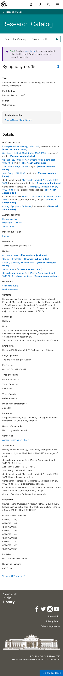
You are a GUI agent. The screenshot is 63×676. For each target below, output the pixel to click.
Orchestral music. (10, 255)
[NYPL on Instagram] (50, 609)
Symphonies (8, 226)
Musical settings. (10, 289)
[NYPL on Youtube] (57, 609)
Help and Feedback (51, 673)
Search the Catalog (15, 39)
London (6, 236)
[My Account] (31, 4)
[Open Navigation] (57, 4)
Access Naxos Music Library (15, 440)
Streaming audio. (10, 285)
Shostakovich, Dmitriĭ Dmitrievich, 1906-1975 (24, 153)
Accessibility (54, 616)
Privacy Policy (53, 621)
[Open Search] (48, 4)
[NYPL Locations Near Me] (39, 4)
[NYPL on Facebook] (37, 609)
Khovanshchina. (9, 219)
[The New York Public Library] (4, 4)
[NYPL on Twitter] (43, 609)
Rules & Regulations (50, 626)
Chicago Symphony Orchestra (16, 206)
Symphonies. (8, 269)
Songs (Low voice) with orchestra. (18, 262)
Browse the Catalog (43, 39)
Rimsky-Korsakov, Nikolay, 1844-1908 (20, 146)
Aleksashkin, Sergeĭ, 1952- (15, 166)
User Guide (30, 51)
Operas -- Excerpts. (11, 259)
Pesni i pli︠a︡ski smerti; (12, 222)
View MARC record (12, 576)
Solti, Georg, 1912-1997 (13, 173)
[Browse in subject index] (34, 255)
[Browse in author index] (14, 149)
